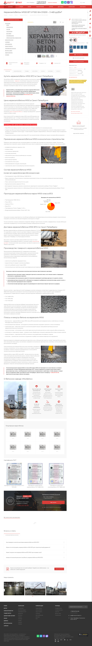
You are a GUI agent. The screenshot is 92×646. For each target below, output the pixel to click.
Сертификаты (8, 44)
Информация (39, 605)
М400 (42, 451)
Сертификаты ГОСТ (22, 611)
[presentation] (35, 56)
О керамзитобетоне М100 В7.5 (11, 535)
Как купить (34, 71)
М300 (13, 451)
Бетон (5, 608)
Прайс (5, 605)
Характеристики (9, 39)
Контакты (20, 615)
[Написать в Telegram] (65, 2)
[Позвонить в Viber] (68, 2)
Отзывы (7, 54)
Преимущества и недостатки (13, 37)
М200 (42, 438)
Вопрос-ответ (58, 613)
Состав (8, 29)
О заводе (7, 42)
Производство (10, 35)
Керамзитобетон (8, 610)
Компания (21, 605)
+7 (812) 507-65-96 (41, 2)
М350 (28, 451)
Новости (20, 616)
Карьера (20, 623)
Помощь (57, 605)
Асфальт (6, 625)
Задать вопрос (9, 52)
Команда (20, 618)
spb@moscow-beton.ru (41, 3)
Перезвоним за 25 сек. (10, 48)
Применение (9, 27)
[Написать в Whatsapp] (62, 2)
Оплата (43, 71)
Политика (38, 613)
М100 (13, 438)
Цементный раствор (9, 615)
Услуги (58, 71)
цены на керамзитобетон (16, 111)
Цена (7, 25)
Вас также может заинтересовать (12, 517)
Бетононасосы (8, 623)
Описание (7, 23)
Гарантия (57, 611)
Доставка (8, 33)
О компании (20, 608)
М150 (28, 438)
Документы (20, 613)
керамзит (17, 81)
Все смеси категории (75, 111)
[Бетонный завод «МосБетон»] (15, 400)
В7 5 (75, 67)
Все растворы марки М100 (76, 113)
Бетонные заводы (22, 609)
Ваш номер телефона (48, 496)
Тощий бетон (7, 613)
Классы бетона (39, 609)
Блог (37, 618)
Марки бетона (39, 608)
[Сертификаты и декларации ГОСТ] (19, 2)
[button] (10, 417)
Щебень (6, 620)
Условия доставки (59, 609)
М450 (57, 451)
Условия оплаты (58, 608)
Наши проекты (9, 46)
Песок (5, 618)
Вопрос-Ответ (8, 50)
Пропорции (9, 31)
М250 (57, 438)
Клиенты (20, 622)
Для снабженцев (39, 615)
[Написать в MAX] (71, 2)
